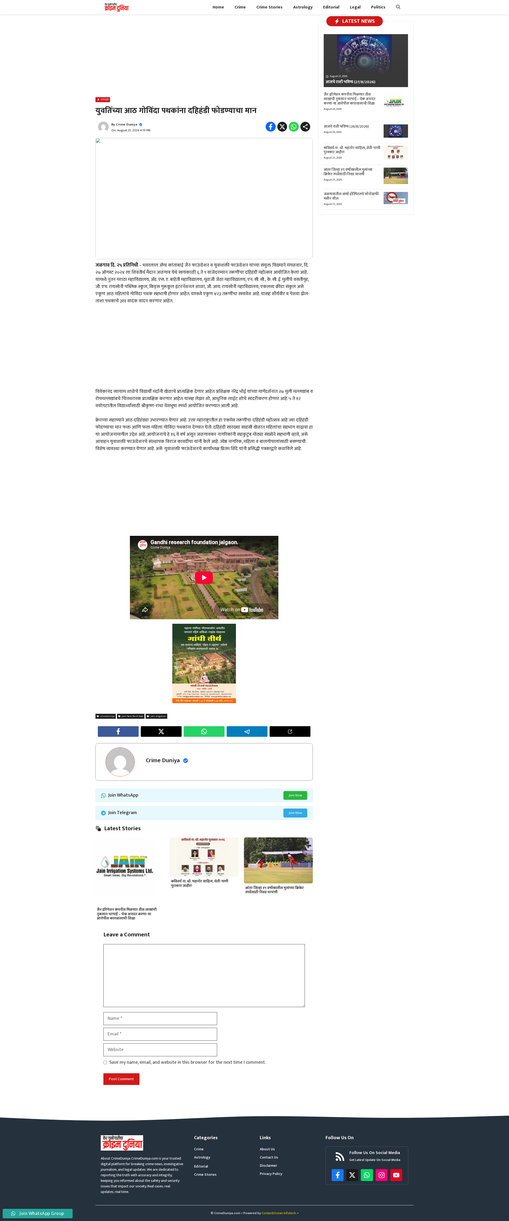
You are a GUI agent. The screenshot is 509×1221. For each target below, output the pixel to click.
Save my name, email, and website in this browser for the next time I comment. (187, 1062)
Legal (355, 7)
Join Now (295, 795)
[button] (398, 7)
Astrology (303, 7)
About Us (267, 1149)
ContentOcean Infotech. (279, 1213)
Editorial (331, 7)
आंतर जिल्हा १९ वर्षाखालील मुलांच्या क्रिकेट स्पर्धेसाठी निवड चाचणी (274, 890)
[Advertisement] (204, 57)
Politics (378, 7)
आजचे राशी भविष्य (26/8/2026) (346, 126)
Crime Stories (269, 7)
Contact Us (269, 1157)
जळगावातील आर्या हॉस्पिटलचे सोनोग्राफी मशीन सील (351, 196)
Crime (240, 7)
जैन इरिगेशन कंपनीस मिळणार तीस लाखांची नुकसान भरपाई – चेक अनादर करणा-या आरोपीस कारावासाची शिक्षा (127, 914)
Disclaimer (268, 1165)
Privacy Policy (271, 1174)
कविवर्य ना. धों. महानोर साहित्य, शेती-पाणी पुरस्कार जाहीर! (199, 883)
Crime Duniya (126, 124)
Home (218, 7)
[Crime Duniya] (116, 7)
